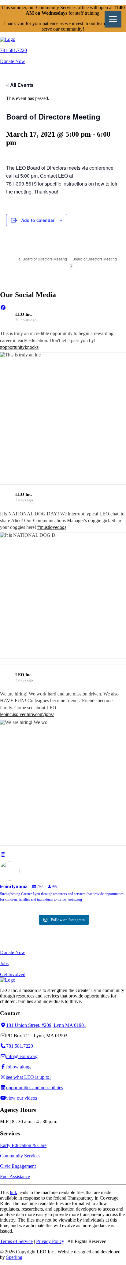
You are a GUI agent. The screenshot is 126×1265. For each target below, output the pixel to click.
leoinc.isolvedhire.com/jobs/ (27, 714)
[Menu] (113, 19)
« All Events (20, 84)
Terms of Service (16, 1241)
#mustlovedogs (51, 527)
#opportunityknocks (19, 347)
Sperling (14, 1257)
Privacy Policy (50, 1241)
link (13, 1192)
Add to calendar (37, 220)
